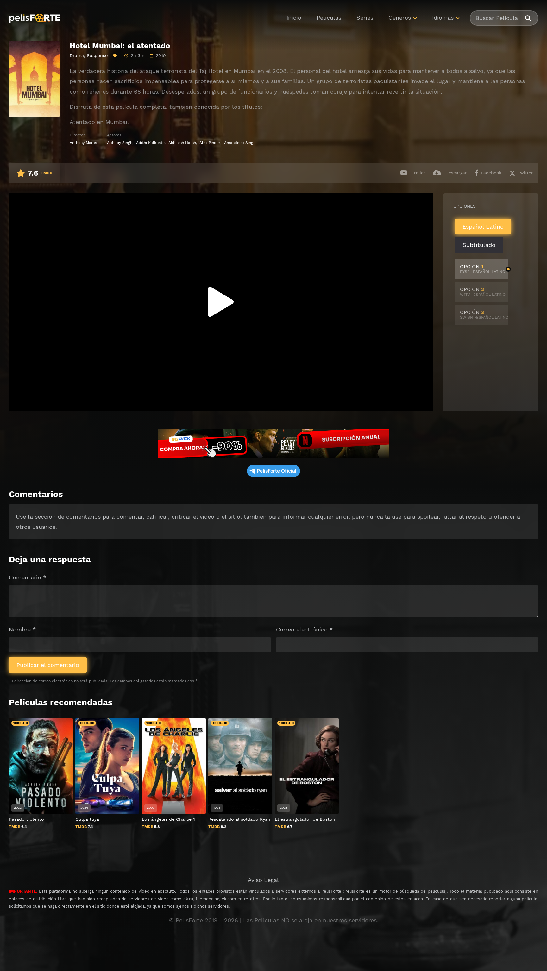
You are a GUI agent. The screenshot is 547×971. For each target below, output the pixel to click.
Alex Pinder (209, 142)
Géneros (399, 17)
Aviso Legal (263, 880)
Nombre (22, 629)
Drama (77, 55)
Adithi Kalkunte (150, 142)
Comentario (27, 577)
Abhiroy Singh (119, 142)
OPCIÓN (482, 268)
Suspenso (97, 55)
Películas (329, 17)
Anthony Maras (83, 142)
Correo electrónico (304, 629)
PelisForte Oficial (276, 471)
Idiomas (443, 17)
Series (364, 17)
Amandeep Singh (239, 142)
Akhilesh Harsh (182, 142)
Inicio (293, 17)
